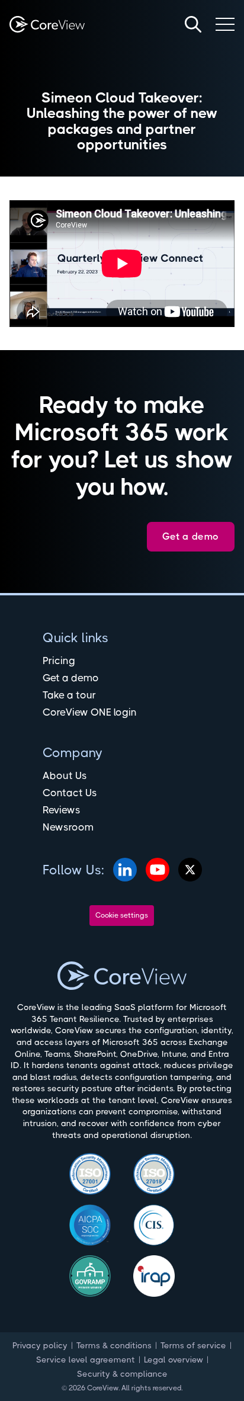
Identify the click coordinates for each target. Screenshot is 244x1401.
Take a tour (69, 695)
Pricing (59, 660)
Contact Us (70, 793)
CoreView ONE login (90, 712)
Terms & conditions (114, 1345)
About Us (65, 775)
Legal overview (173, 1359)
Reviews (62, 810)
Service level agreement (85, 1359)
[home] (47, 24)
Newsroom (68, 827)
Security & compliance (122, 1373)
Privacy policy (40, 1345)
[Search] (193, 24)
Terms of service (193, 1345)
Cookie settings (121, 915)
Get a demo (71, 678)
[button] (225, 24)
